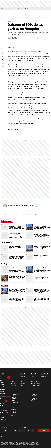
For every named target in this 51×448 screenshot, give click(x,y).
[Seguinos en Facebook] (15, 430)
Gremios (3, 382)
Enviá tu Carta (15, 402)
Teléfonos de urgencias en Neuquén (34, 399)
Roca (16, 8)
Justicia (3, 384)
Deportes (2, 403)
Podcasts (13, 407)
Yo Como (14, 381)
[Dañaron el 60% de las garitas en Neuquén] (2, 47)
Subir (43, 430)
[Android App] (5, 430)
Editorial (14, 385)
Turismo (2, 391)
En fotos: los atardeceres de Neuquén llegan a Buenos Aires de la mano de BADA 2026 (42, 235)
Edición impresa (15, 418)
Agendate (3, 401)
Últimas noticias (4, 8)
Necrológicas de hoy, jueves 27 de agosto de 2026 (41, 278)
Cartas (13, 400)
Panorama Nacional (14, 398)
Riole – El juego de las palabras (35, 388)
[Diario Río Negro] (25, 14)
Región (9, 21)
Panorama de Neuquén (15, 388)
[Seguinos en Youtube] (23, 430)
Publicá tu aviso (34, 379)
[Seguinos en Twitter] (19, 430)
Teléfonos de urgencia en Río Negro (34, 395)
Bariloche (20, 8)
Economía (2, 389)
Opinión (13, 383)
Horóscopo (4, 419)
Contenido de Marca (14, 415)
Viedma (30, 8)
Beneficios (43, 376)
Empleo (32, 376)
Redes (1, 398)
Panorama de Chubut (15, 395)
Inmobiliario (14, 409)
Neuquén (11, 8)
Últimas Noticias (4, 377)
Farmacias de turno (35, 385)
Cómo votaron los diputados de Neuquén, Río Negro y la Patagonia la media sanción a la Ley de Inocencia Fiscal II (42, 226)
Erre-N (2, 408)
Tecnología (14, 379)
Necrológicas (34, 381)
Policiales (13, 405)
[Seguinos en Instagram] (28, 430)
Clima (2, 417)
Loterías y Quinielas (35, 383)
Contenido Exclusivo (13, 412)
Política (2, 380)
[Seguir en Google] (2, 66)
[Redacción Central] (9, 38)
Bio (12, 376)
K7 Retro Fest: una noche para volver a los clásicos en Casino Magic (41, 299)
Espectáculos (4, 410)
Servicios (2, 393)
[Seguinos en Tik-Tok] (32, 430)
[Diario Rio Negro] (1, 438)
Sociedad (2, 415)
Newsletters (5, 396)
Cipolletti (25, 8)
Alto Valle (22, 379)
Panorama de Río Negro (16, 392)
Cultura (2, 405)
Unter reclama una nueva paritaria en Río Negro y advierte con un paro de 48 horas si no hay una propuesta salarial (16, 227)
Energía (2, 387)
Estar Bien (4, 412)
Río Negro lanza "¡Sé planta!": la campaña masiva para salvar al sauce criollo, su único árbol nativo (17, 278)
